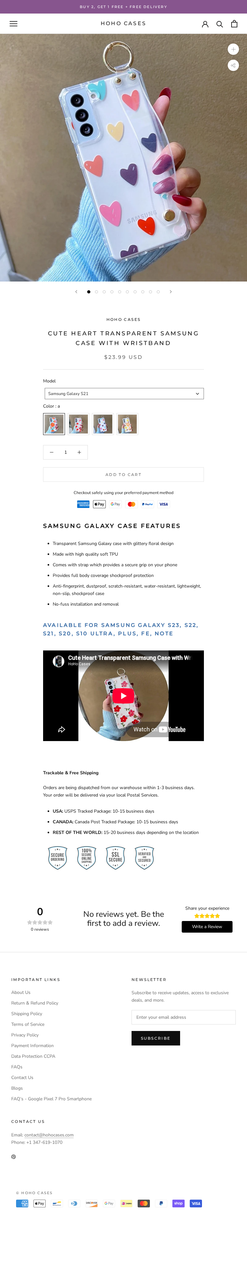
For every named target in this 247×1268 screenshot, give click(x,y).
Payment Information (32, 1046)
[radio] (54, 424)
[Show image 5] (119, 291)
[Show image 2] (96, 291)
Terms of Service (27, 1024)
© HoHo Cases (34, 1193)
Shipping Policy (26, 1014)
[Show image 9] (150, 291)
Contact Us (22, 1078)
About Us (21, 992)
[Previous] (76, 291)
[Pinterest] (13, 1156)
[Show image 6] (127, 291)
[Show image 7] (135, 291)
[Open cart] (234, 23)
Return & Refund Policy (34, 1003)
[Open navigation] (13, 23)
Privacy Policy (25, 1035)
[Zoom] (233, 49)
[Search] (219, 23)
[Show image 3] (104, 291)
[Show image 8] (142, 291)
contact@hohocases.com (49, 1135)
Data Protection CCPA (33, 1056)
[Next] (171, 291)
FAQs (17, 1067)
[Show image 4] (112, 291)
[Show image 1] (88, 291)
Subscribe (156, 1038)
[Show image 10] (158, 291)
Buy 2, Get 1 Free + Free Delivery (123, 7)
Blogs (17, 1088)
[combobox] (124, 393)
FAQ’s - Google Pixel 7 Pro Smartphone (51, 1099)
